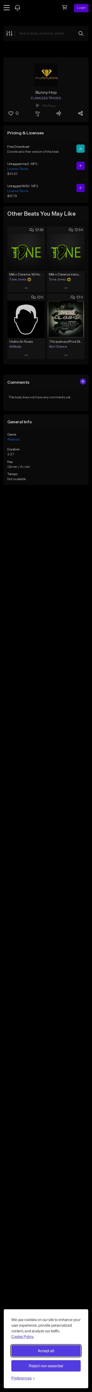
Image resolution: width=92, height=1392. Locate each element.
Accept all (46, 1350)
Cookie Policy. (22, 1336)
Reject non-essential (46, 1365)
